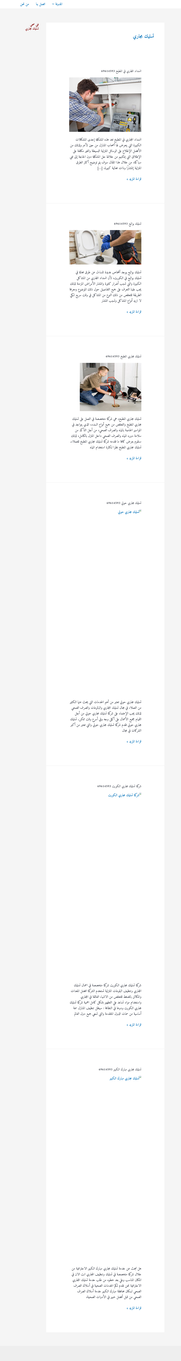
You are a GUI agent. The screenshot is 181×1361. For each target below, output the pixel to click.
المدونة (58, 4)
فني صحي (34, 24)
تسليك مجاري (32, 29)
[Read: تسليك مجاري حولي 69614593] (105, 602)
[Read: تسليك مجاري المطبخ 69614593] (110, 387)
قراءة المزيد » (134, 179)
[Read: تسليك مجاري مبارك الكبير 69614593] (105, 1168)
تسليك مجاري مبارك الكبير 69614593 (120, 1069)
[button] (53, 4)
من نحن (24, 4)
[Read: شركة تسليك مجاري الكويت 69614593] (105, 885)
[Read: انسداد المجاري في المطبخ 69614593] (105, 104)
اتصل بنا (40, 4)
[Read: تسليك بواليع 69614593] (105, 247)
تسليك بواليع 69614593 (127, 224)
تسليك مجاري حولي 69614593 (124, 503)
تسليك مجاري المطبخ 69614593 (123, 356)
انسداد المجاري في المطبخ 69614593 (121, 71)
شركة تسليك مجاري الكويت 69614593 (119, 786)
